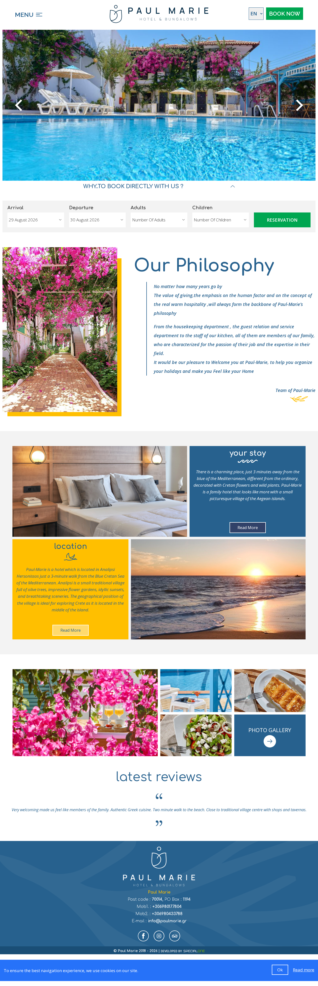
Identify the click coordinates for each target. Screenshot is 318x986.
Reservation (282, 220)
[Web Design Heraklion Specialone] (183, 951)
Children (202, 208)
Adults (138, 208)
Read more (303, 970)
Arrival (15, 208)
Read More (248, 527)
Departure (81, 208)
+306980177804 (167, 906)
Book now (284, 13)
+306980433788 (167, 914)
